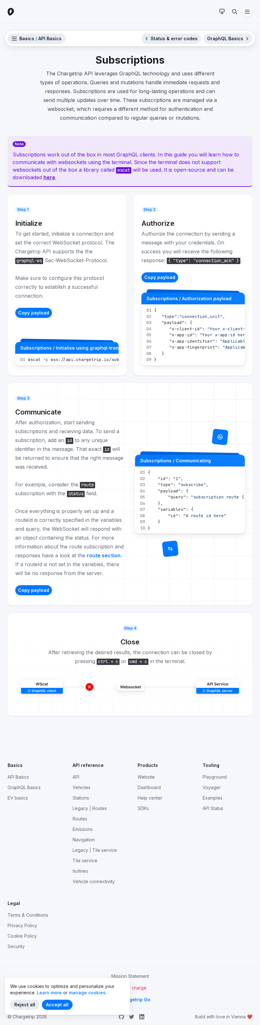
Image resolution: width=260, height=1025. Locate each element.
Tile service (85, 860)
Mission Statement (130, 976)
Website (146, 777)
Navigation (84, 839)
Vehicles (81, 787)
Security (16, 946)
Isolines (80, 871)
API (76, 777)
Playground (215, 777)
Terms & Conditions (28, 915)
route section (103, 555)
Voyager (212, 787)
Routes (80, 818)
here (49, 177)
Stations (81, 797)
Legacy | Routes (90, 808)
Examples (213, 797)
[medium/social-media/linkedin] (141, 1016)
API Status (213, 808)
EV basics (18, 797)
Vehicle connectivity (94, 881)
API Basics (18, 777)
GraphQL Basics (24, 787)
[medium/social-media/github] (121, 1016)
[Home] (27, 12)
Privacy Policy (22, 925)
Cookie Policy (22, 936)
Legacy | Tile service (95, 850)
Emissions (83, 829)
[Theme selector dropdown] (222, 11)
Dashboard (149, 787)
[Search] (235, 12)
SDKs (143, 808)
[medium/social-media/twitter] (131, 1016)
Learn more (49, 992)
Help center (150, 797)
